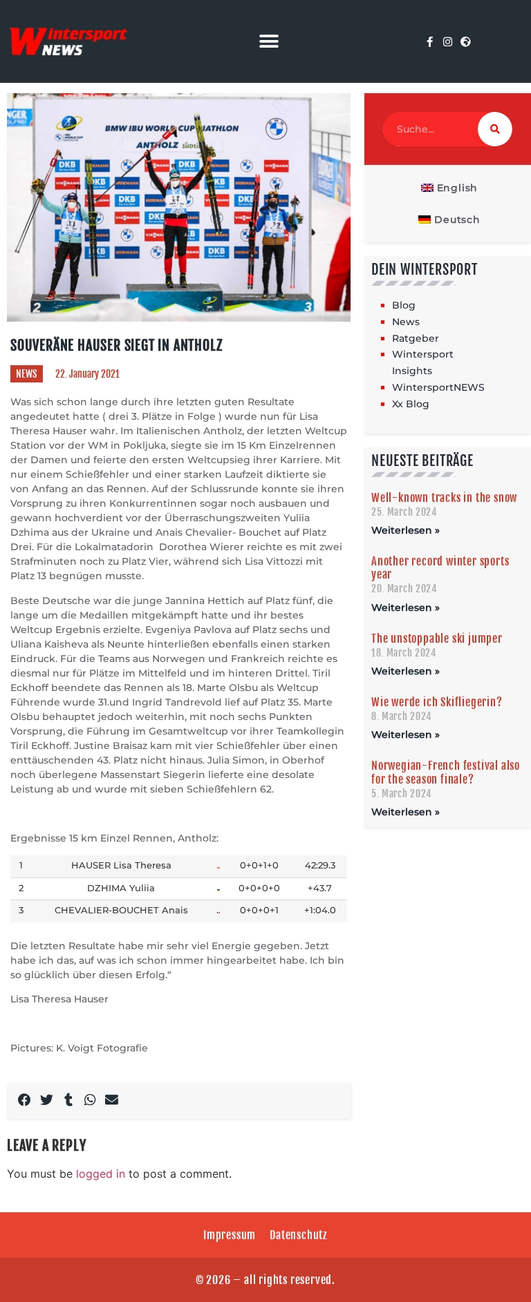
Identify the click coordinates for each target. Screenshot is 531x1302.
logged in (100, 1173)
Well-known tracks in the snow (444, 498)
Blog (404, 305)
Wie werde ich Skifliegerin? (437, 702)
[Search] (495, 129)
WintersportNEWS (438, 387)
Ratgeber (415, 338)
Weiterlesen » (405, 530)
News (26, 374)
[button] (269, 41)
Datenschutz (299, 1235)
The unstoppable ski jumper (437, 638)
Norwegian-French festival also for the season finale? (445, 772)
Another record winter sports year (440, 567)
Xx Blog (410, 404)
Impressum (229, 1235)
